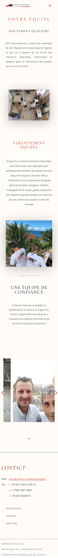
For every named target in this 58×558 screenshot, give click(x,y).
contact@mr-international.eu (27, 478)
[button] (29, 438)
